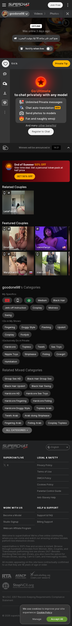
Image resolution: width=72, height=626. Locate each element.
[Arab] (29, 300)
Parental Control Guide (49, 491)
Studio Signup (10, 522)
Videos (39, 13)
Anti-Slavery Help (46, 497)
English (55, 447)
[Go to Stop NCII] (24, 586)
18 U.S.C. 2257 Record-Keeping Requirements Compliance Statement (33, 599)
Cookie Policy (44, 612)
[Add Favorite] (5, 63)
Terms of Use (44, 471)
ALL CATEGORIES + (17, 430)
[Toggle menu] (4, 5)
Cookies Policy (45, 484)
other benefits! (47, 125)
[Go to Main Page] (22, 5)
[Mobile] (18, 300)
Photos (56, 13)
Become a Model (12, 515)
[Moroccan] (7, 300)
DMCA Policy (44, 478)
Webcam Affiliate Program (17, 528)
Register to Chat (41, 131)
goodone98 (11, 287)
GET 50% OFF (24, 176)
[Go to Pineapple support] (6, 585)
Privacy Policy (44, 465)
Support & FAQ (45, 515)
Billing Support (45, 522)
